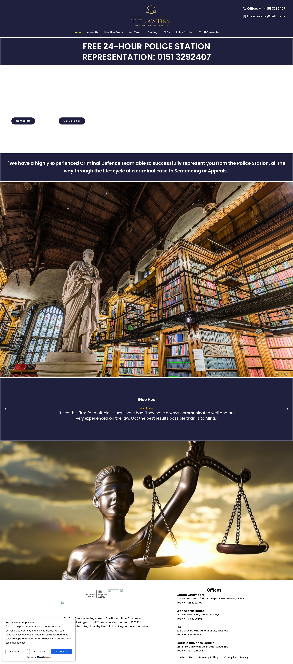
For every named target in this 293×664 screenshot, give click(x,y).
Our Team (135, 32)
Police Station (184, 32)
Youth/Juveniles (209, 32)
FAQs (166, 32)
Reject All (39, 651)
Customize (16, 651)
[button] (5, 409)
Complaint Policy (236, 657)
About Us (92, 32)
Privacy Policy (208, 657)
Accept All (62, 651)
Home (77, 32)
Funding (152, 32)
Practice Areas (113, 32)
